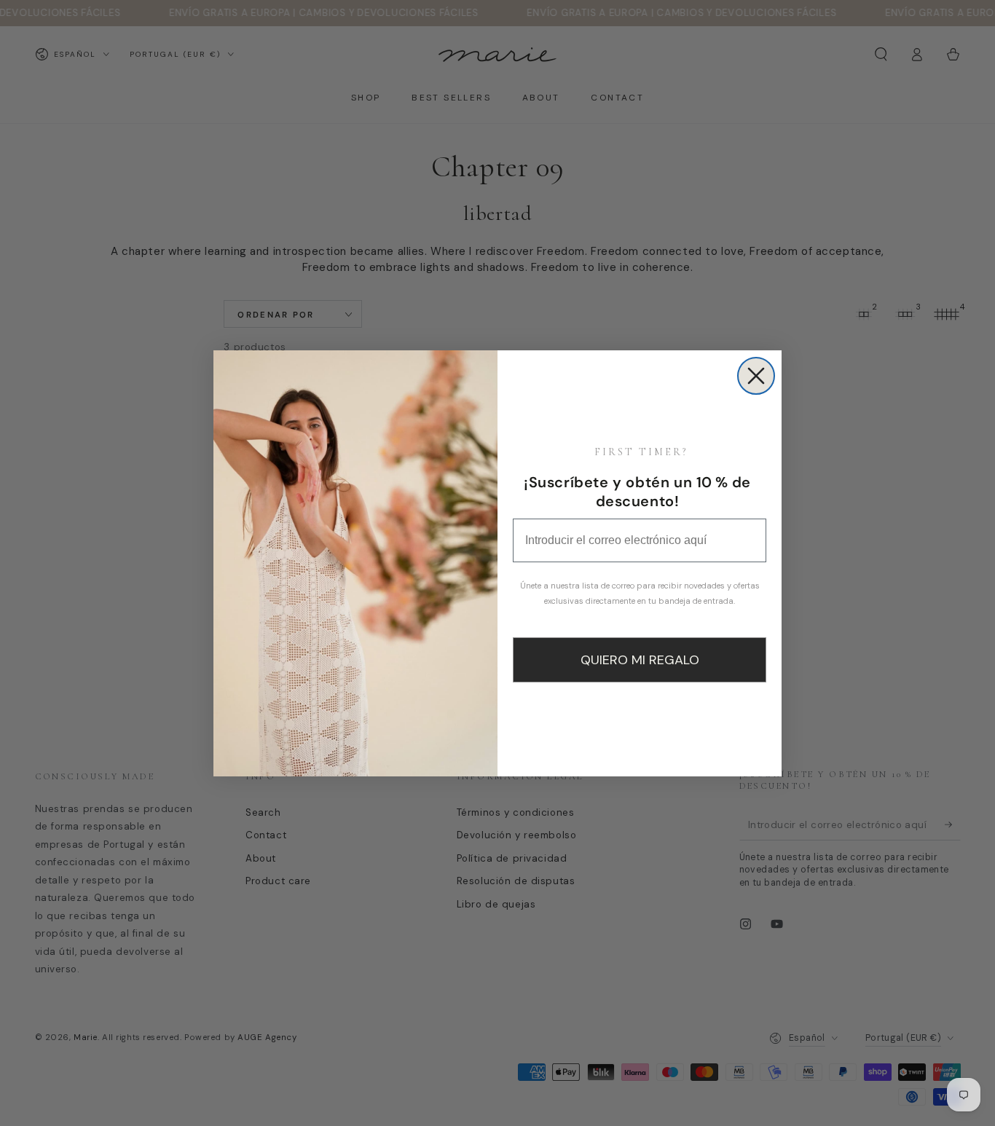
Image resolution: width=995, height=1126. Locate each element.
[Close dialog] (756, 376)
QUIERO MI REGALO (640, 660)
